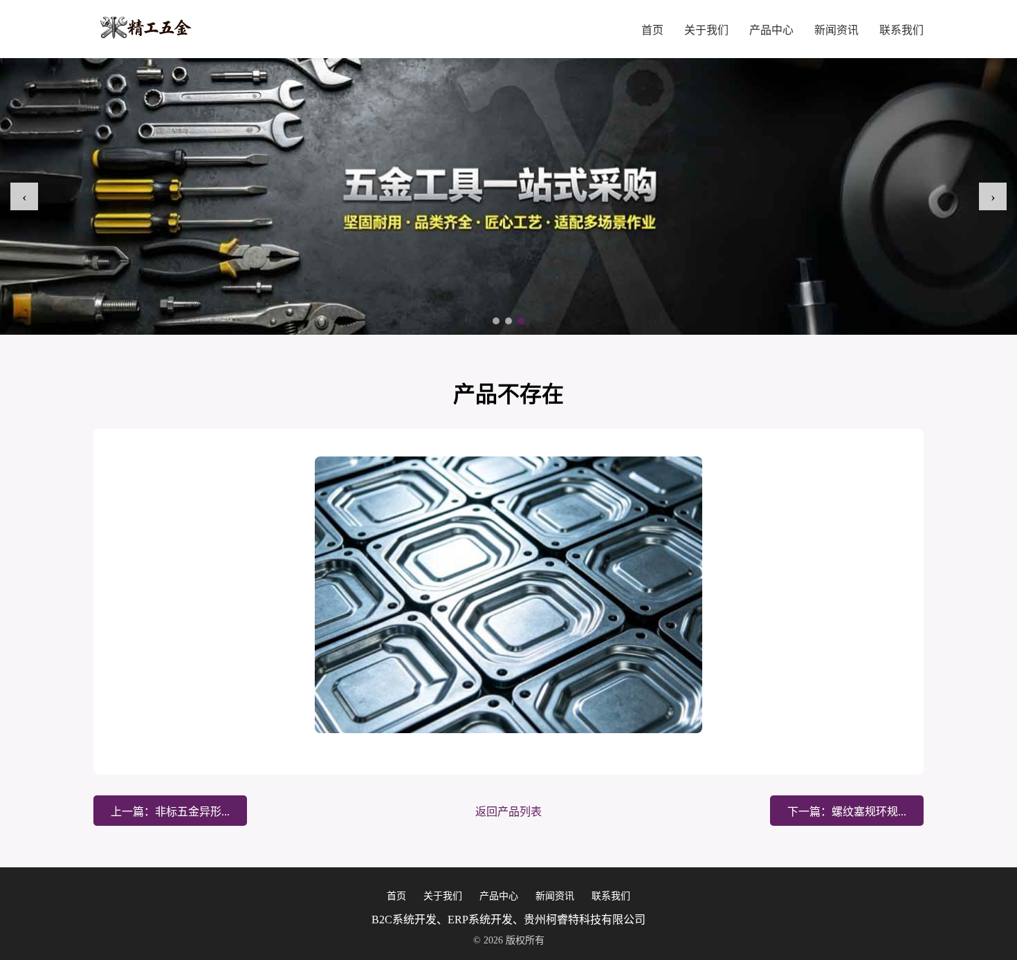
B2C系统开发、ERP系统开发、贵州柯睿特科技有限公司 (508, 919)
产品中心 (771, 30)
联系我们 (901, 30)
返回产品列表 (508, 812)
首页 (652, 30)
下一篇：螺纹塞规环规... (846, 812)
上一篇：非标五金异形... (170, 812)
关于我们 (706, 30)
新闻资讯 (836, 30)
